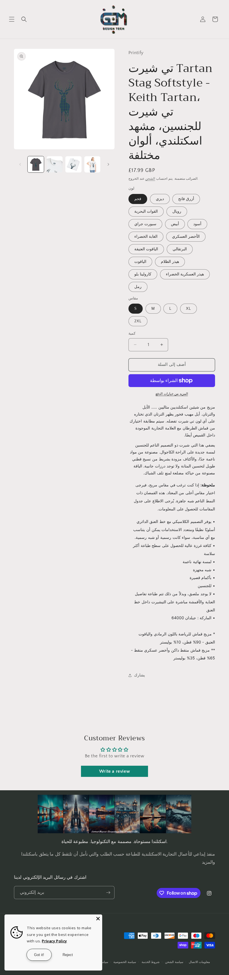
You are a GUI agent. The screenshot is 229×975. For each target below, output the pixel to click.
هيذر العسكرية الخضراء (185, 274)
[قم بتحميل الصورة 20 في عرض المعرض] (92, 164)
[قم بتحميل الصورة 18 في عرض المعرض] (55, 164)
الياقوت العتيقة (146, 249)
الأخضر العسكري (186, 236)
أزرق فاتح (186, 199)
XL (188, 308)
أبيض (175, 224)
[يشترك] (108, 892)
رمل (138, 287)
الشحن (150, 179)
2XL (138, 321)
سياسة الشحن (174, 962)
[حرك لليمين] (108, 164)
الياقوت (140, 262)
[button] (12, 19)
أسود (197, 224)
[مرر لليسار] (20, 164)
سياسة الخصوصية (124, 962)
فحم (137, 199)
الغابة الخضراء (146, 236)
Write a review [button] (114, 771)
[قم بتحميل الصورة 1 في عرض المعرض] (36, 164)
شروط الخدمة (151, 962)
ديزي (160, 199)
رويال (176, 211)
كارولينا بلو (142, 274)
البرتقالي (180, 249)
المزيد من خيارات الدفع (172, 394)
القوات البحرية (146, 211)
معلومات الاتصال (199, 962)
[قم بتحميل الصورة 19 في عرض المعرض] (73, 164)
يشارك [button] (139, 675)
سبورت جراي (145, 224)
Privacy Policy (54, 940)
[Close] (98, 918)
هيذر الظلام (170, 262)
